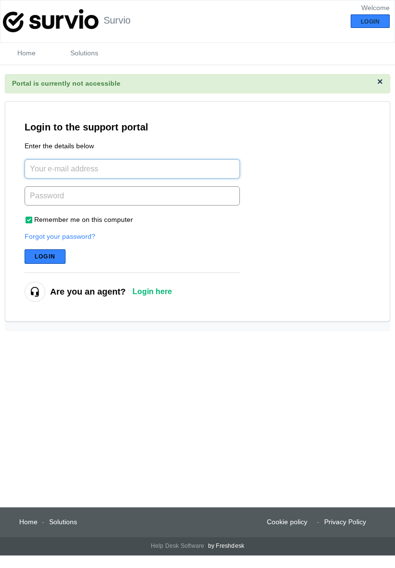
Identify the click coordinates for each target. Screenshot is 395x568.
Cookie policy (287, 522)
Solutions (84, 53)
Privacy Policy (345, 522)
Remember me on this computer (83, 219)
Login (45, 256)
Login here (152, 291)
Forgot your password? (60, 236)
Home (26, 53)
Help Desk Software (178, 545)
